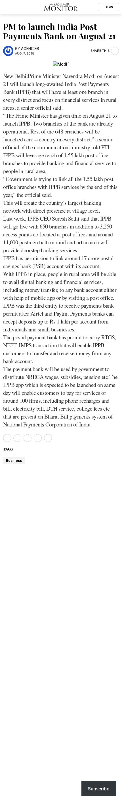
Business (14, 460)
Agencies (30, 48)
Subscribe (99, 789)
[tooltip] (7, 438)
